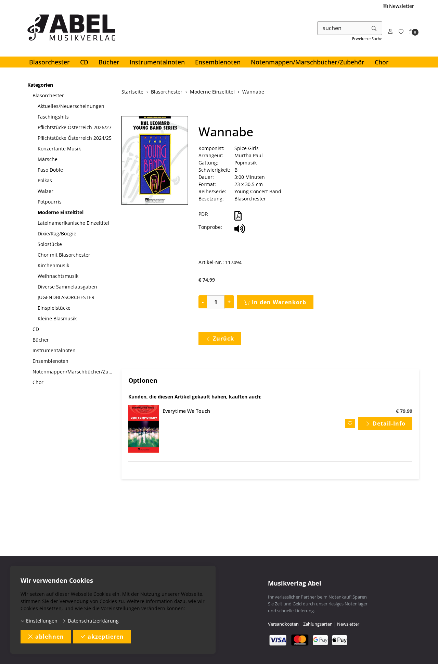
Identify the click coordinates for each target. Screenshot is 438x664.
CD (84, 62)
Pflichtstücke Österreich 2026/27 (75, 127)
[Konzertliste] (401, 31)
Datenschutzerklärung (92, 620)
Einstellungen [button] (41, 620)
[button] (411, 31)
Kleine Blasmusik (57, 318)
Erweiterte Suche (367, 38)
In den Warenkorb (279, 302)
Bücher (109, 62)
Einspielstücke (54, 308)
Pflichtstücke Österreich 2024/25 (75, 138)
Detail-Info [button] (389, 423)
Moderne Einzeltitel (60, 212)
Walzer (45, 191)
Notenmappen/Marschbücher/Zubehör (307, 62)
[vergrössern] (155, 161)
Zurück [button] (223, 338)
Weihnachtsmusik (58, 276)
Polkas (45, 180)
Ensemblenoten (218, 62)
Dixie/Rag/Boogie (57, 233)
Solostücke (50, 244)
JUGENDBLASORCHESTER (66, 297)
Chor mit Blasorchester (64, 254)
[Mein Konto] (390, 31)
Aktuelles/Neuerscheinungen (71, 106)
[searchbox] (342, 28)
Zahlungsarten (318, 624)
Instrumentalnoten (157, 62)
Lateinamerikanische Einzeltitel (73, 223)
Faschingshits (53, 116)
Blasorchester (49, 62)
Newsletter (401, 6)
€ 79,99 (404, 411)
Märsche (47, 159)
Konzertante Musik (59, 148)
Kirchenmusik (53, 265)
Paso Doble (50, 170)
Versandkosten (283, 624)
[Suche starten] (374, 28)
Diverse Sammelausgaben (67, 286)
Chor (382, 62)
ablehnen (49, 636)
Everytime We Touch (186, 411)
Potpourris (50, 201)
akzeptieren (106, 636)
